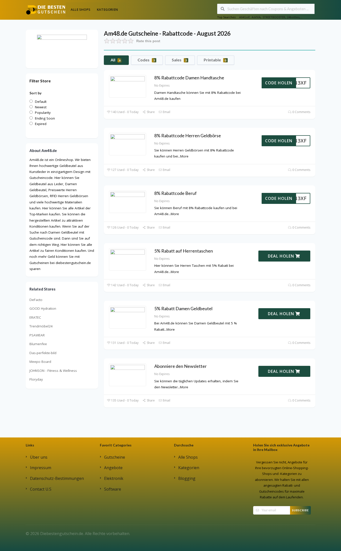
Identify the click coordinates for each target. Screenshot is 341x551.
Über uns (38, 457)
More (184, 156)
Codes (146, 59)
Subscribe (300, 510)
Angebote (113, 467)
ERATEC (35, 317)
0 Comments (301, 112)
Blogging (186, 478)
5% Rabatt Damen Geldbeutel (183, 308)
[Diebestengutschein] (46, 9)
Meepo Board (40, 361)
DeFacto (35, 299)
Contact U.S (40, 489)
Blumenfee (38, 344)
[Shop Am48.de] (62, 48)
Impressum (40, 467)
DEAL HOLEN (281, 256)
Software (112, 489)
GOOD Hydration (42, 308)
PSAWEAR (37, 335)
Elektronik (113, 478)
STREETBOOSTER (274, 17)
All (116, 59)
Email (166, 112)
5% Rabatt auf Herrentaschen (183, 251)
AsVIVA (256, 17)
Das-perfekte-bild (42, 353)
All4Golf (244, 17)
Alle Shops (80, 9)
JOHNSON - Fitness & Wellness (53, 370)
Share (150, 112)
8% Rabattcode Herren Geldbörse (187, 135)
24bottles (293, 17)
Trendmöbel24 (41, 326)
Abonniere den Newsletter (180, 366)
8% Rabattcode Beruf (175, 193)
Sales (179, 59)
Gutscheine (114, 457)
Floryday (36, 379)
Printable (215, 59)
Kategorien (107, 9)
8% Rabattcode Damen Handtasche (189, 77)
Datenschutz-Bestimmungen (57, 478)
